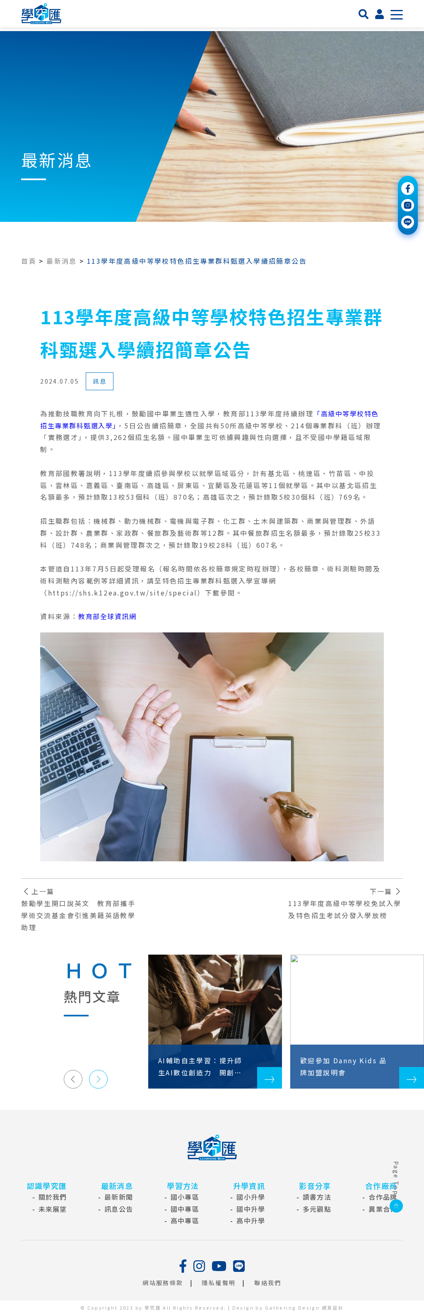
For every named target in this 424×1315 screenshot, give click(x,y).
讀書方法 (317, 1197)
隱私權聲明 (219, 1283)
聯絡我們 (268, 1283)
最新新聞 (118, 1197)
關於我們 (53, 1197)
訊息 (99, 381)
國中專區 (185, 1209)
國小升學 (250, 1197)
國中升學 (250, 1209)
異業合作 (383, 1209)
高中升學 (250, 1220)
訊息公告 (118, 1209)
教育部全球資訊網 (107, 616)
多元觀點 (317, 1209)
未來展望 (53, 1209)
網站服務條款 (162, 1283)
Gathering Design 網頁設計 (304, 1307)
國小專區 (185, 1197)
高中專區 (185, 1220)
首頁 (28, 261)
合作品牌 (383, 1197)
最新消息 (61, 261)
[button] (73, 1079)
